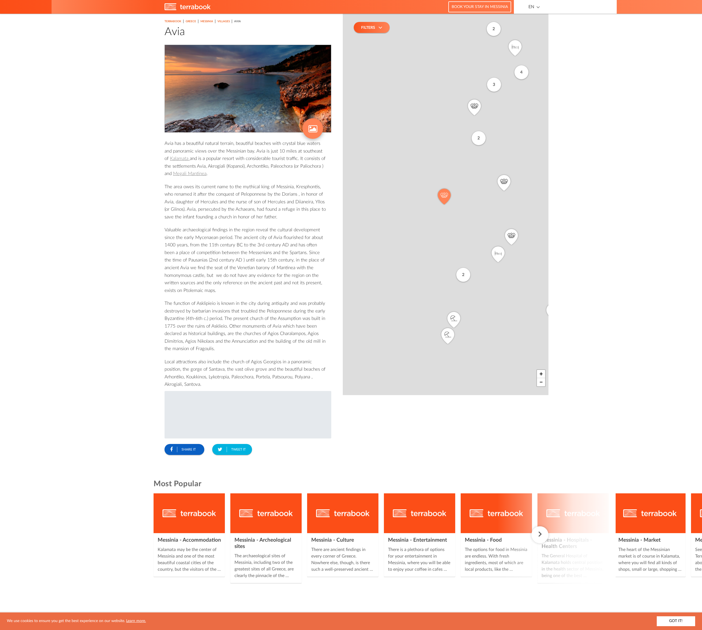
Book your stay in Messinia (480, 7)
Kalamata (180, 158)
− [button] (541, 382)
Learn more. (136, 621)
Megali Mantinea (189, 173)
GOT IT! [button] (676, 621)
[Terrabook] (188, 9)
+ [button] (541, 374)
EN (531, 7)
